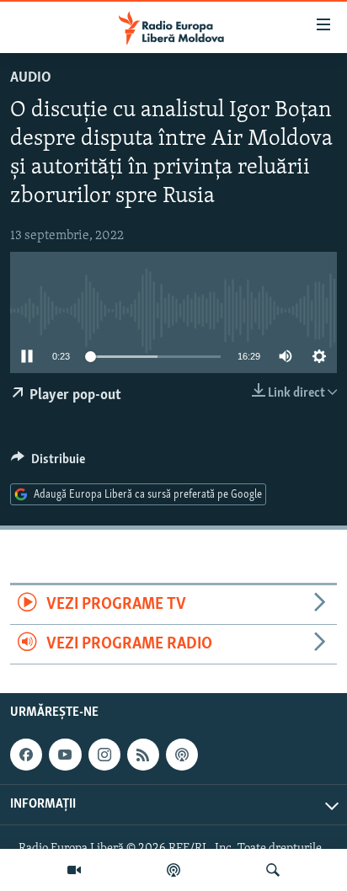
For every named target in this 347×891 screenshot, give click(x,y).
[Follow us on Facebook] (26, 755)
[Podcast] (173, 870)
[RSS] (143, 755)
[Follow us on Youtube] (65, 755)
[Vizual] (74, 870)
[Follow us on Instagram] (104, 755)
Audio (30, 78)
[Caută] (273, 870)
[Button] (48, 463)
